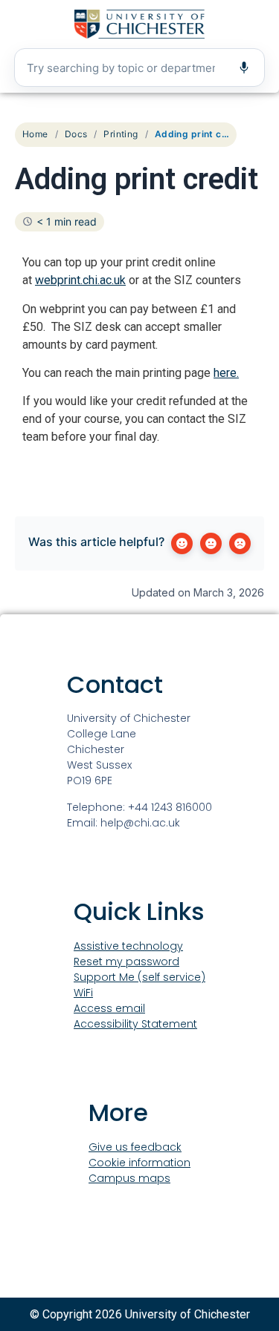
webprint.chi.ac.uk (80, 280)
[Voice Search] (244, 67)
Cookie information (139, 1162)
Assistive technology (128, 946)
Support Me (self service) (139, 977)
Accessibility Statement (135, 1023)
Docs (76, 133)
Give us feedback (135, 1147)
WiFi (83, 992)
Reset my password (126, 961)
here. (226, 373)
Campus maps (129, 1178)
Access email (109, 1008)
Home (35, 133)
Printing (120, 133)
